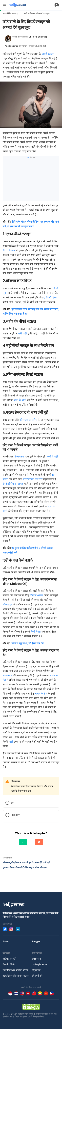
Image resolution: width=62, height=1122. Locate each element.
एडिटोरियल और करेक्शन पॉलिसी (15, 970)
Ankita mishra (11, 46)
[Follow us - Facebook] (5, 929)
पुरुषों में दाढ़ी (52, 456)
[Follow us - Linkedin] (18, 929)
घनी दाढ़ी (22, 333)
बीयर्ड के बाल (9, 250)
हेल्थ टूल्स (36, 941)
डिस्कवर (6, 941)
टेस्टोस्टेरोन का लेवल (13, 483)
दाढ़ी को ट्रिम (50, 297)
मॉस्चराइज (7, 604)
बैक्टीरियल (36, 631)
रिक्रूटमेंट (36, 970)
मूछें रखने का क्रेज (28, 419)
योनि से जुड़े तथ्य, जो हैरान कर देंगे (27, 643)
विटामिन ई (7, 675)
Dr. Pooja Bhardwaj (38, 37)
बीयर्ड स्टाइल (48, 54)
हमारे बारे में (36, 958)
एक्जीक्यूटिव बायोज (39, 964)
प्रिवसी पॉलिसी (9, 964)
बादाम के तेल (41, 693)
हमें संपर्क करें (37, 975)
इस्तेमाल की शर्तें (9, 958)
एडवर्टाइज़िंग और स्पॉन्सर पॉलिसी (15, 975)
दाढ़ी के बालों (20, 400)
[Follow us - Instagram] (11, 929)
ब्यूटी (11, 741)
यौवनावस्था (19, 456)
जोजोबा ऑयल (36, 595)
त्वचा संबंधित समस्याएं (10, 13)
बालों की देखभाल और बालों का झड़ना (37, 13)
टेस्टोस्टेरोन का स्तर (32, 479)
